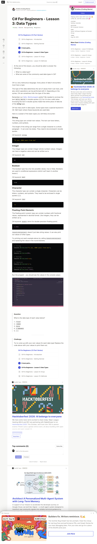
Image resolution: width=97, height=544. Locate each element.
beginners (37, 27)
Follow (83, 13)
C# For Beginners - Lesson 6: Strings (81, 62)
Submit (18, 457)
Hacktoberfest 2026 (88, 97)
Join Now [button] (71, 534)
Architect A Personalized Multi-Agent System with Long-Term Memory (37, 500)
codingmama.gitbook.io (41, 10)
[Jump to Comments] (3, 46)
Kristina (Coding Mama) (23, 9)
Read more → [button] (76, 108)
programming (28, 27)
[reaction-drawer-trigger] (4, 40)
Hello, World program (30, 97)
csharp (15, 27)
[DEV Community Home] (3, 2)
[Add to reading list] (3, 52)
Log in (80, 2)
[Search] (7, 2)
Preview (26, 457)
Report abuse (43, 461)
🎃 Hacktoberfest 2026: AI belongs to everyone (82, 88)
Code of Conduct (33, 461)
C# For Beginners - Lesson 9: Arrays (80, 56)
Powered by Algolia (51, 2)
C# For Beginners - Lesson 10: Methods (81, 50)
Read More (16, 436)
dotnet (21, 27)
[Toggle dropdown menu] (62, 382)
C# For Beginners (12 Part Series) (30, 35)
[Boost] (3, 57)
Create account (89, 2)
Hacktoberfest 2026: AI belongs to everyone (37, 416)
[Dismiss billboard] (93, 513)
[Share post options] (3, 63)
